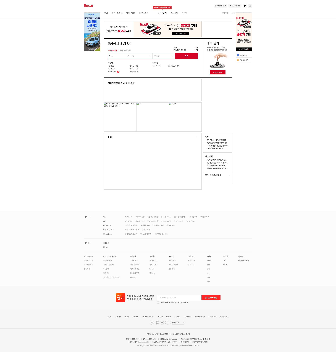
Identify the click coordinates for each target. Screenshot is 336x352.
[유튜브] (162, 323)
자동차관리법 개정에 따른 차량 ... (217, 160)
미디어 (110, 137)
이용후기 (241, 256)
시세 (224, 261)
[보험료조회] (244, 55)
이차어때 (225, 256)
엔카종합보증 (134, 72)
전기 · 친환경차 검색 (131, 226)
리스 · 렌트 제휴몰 (180, 217)
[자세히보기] (184, 302)
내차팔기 (87, 243)
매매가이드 (191, 256)
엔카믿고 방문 (134, 69)
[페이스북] (167, 323)
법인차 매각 (87, 269)
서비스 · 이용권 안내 (109, 256)
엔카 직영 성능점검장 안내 (111, 277)
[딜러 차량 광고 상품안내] (217, 175)
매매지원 (171, 256)
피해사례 (133, 277)
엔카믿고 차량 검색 (131, 234)
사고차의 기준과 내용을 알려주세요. (217, 146)
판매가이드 (191, 265)
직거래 (105, 247)
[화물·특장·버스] (125, 50)
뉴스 (208, 273)
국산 (104, 217)
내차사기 (87, 217)
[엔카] (88, 5)
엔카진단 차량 (140, 217)
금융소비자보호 (212, 317)
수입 (104, 221)
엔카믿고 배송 (134, 66)
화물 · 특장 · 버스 (108, 230)
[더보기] (197, 137)
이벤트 (225, 265)
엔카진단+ (112, 69)
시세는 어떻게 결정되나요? (215, 149)
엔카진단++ (112, 72)
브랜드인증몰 (178, 221)
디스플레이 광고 (243, 261)
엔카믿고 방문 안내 (161, 234)
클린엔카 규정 (134, 273)
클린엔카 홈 (134, 261)
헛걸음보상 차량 (153, 217)
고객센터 (152, 256)
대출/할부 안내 (173, 265)
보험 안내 (172, 269)
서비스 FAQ (153, 265)
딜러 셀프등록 (88, 256)
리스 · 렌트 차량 (166, 217)
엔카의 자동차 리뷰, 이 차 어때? (121, 83)
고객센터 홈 (153, 261)
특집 (208, 282)
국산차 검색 (128, 217)
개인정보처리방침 (199, 317)
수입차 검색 (128, 221)
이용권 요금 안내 (108, 265)
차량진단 (106, 269)
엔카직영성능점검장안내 (147, 317)
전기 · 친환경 (107, 226)
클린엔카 (133, 256)
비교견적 (106, 243)
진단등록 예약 (88, 261)
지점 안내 (106, 273)
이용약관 (168, 317)
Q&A (207, 137)
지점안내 (135, 317)
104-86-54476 (143, 342)
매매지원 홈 (172, 261)
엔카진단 (111, 66)
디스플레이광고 (187, 317)
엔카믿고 (106, 234)
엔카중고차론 (204, 217)
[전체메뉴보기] (250, 6)
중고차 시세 (156, 66)
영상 (208, 269)
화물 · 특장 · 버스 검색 (132, 230)
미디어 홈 (210, 261)
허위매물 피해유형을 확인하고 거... (217, 169)
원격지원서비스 (224, 317)
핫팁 (208, 265)
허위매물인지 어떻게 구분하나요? (217, 143)
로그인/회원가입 (235, 6)
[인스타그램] (157, 323)
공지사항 (209, 156)
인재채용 (118, 317)
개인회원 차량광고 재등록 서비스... (217, 163)
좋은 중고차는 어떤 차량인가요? (216, 140)
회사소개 (110, 317)
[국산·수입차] (112, 50)
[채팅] (245, 6)
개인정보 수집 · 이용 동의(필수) (170, 302)
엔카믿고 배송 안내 (146, 234)
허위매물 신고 (134, 269)
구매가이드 (191, 261)
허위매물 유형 (134, 265)
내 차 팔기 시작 (217, 72)
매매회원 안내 (107, 261)
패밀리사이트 (176, 322)
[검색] (186, 56)
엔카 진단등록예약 (173, 66)
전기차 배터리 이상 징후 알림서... (217, 166)
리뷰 (208, 277)
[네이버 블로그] (152, 323)
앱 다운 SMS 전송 (211, 298)
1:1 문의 (151, 269)
